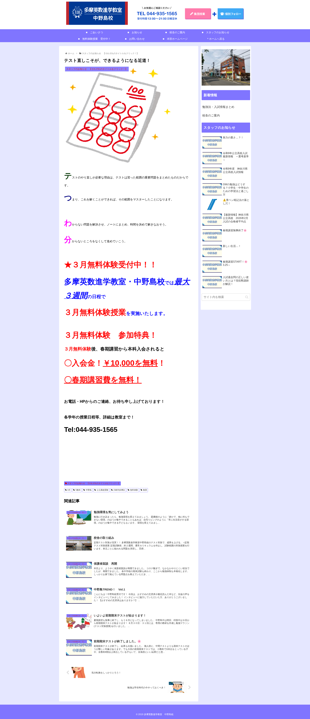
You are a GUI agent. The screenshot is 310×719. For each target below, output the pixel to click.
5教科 (78, 490)
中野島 (89, 490)
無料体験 (134, 490)
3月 (68, 490)
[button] (247, 297)
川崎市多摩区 (119, 490)
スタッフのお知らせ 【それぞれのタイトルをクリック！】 (93, 483)
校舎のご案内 (211, 115)
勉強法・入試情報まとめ (218, 107)
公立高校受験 (102, 490)
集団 (145, 490)
